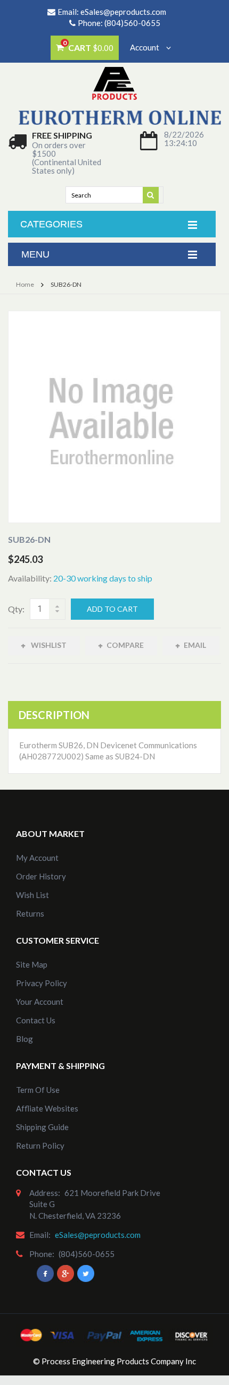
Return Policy (40, 1145)
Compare (125, 644)
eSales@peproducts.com (123, 11)
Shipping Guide (42, 1127)
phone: (41, 1254)
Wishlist (48, 644)
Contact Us (35, 1020)
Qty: (16, 609)
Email (195, 644)
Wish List (32, 895)
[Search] (151, 194)
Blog (24, 1039)
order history (41, 876)
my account (37, 857)
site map (31, 964)
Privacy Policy (41, 983)
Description (54, 714)
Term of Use (38, 1090)
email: (40, 1234)
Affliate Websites (47, 1108)
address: (44, 1193)
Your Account (39, 1001)
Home (25, 284)
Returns (30, 913)
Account (145, 47)
